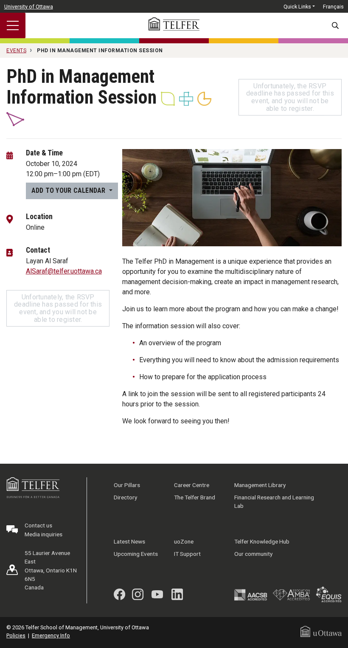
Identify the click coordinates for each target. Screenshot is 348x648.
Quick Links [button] (297, 6)
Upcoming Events (136, 553)
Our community (253, 553)
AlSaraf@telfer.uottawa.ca (64, 271)
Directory (125, 497)
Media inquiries (43, 534)
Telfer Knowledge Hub (261, 541)
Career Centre (191, 485)
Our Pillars (127, 485)
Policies (15, 635)
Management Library (260, 485)
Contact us (38, 525)
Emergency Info (51, 635)
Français (333, 6)
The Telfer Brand (194, 497)
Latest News (129, 541)
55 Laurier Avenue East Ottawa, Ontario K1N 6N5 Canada (51, 570)
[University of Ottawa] (321, 631)
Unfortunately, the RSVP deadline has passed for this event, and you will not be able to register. (290, 97)
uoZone (184, 541)
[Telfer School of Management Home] (174, 24)
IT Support (187, 553)
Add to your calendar (69, 190)
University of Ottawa (28, 6)
